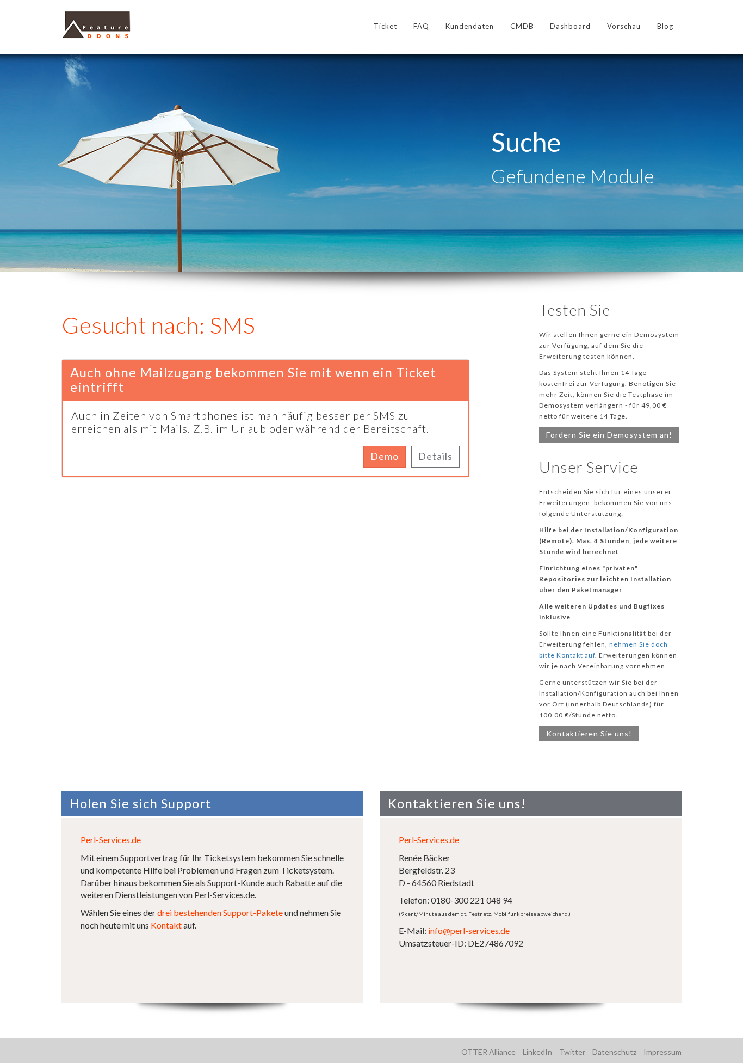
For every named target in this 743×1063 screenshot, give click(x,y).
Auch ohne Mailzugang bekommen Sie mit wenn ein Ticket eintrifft (253, 379)
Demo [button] (384, 456)
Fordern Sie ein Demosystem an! (609, 434)
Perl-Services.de (111, 839)
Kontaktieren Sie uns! (589, 733)
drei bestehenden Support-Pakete (220, 912)
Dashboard (570, 26)
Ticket (385, 26)
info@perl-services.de (469, 930)
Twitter (572, 1051)
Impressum (662, 1051)
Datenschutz (614, 1051)
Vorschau (624, 26)
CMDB (522, 26)
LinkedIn (537, 1051)
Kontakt (166, 925)
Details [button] (435, 456)
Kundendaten (469, 26)
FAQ (421, 26)
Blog (665, 26)
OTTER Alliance (488, 1051)
